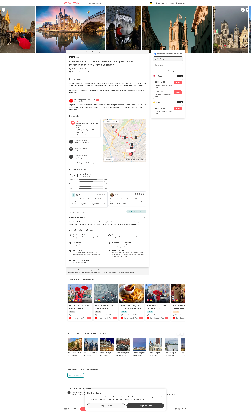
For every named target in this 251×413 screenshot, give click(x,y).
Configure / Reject (106, 406)
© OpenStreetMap (139, 159)
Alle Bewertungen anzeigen (77, 212)
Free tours (71, 270)
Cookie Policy (141, 399)
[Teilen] (247, 10)
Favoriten (161, 3)
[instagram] (179, 409)
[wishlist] (243, 10)
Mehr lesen (73, 93)
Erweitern (110, 159)
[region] (124, 140)
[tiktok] (182, 409)
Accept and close (145, 406)
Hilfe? (84, 409)
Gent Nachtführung (75, 375)
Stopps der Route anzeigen (86, 163)
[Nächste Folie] (246, 29)
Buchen (178, 82)
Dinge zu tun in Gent (83, 52)
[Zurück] (3, 10)
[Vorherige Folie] (4, 29)
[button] (130, 154)
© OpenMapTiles (129, 159)
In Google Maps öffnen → (83, 135)
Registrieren (182, 3)
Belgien (79, 270)
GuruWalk (71, 52)
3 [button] (131, 148)
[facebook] (176, 409)
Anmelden (171, 3)
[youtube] (185, 409)
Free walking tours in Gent (100, 52)
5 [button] (112, 127)
